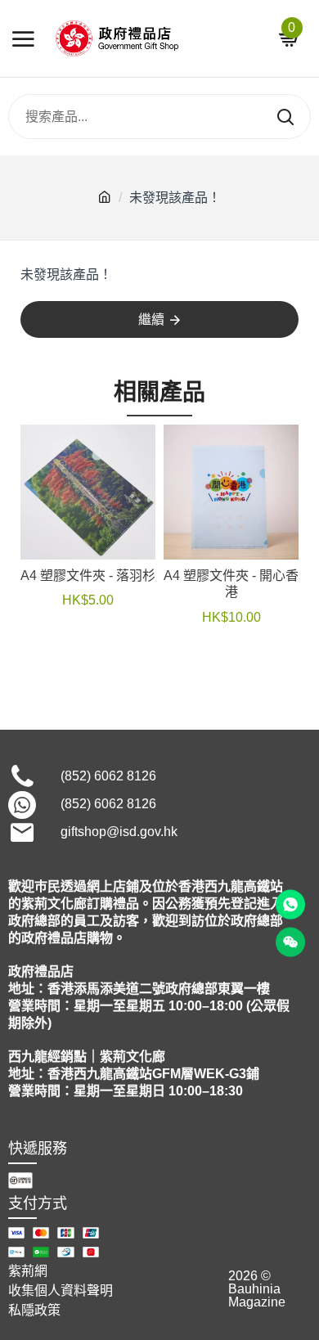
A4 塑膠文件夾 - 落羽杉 (87, 575)
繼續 (151, 319)
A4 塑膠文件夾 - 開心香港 (231, 584)
